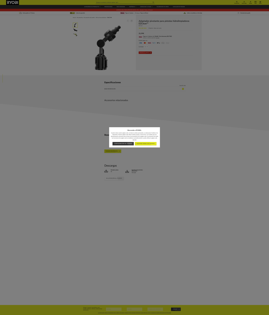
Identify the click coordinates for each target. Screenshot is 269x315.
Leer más (134, 139)
